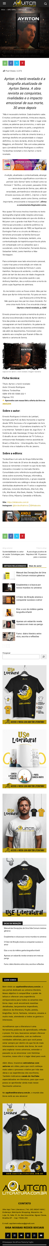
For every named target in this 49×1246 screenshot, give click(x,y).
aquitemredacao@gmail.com (22, 1223)
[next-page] (8, 646)
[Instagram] (14, 1235)
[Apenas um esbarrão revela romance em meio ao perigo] (9, 624)
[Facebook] (10, 63)
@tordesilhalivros (21, 505)
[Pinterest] (22, 63)
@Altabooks (35, 505)
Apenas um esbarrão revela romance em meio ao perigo (23, 957)
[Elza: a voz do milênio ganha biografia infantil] (9, 612)
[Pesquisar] (43, 656)
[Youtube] (41, 1235)
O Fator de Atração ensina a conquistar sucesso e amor (23, 943)
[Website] (28, 1235)
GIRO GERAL (11, 10)
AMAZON (7, 404)
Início (3, 10)
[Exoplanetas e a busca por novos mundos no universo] (9, 587)
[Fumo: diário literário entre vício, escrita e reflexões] (9, 636)
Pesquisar (6, 653)
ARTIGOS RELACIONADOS (15, 566)
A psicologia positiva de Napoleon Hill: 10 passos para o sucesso (36, 554)
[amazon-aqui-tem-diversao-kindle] (24, 523)
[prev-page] (4, 646)
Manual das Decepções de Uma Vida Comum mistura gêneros (25, 929)
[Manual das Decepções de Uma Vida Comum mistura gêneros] (9, 575)
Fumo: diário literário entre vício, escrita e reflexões (24, 964)
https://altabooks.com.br (18, 502)
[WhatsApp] (5, 63)
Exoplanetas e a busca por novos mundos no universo (25, 937)
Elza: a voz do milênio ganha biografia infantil (22, 950)
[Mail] (21, 1235)
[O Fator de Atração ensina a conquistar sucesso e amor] (9, 600)
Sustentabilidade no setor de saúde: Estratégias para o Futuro (13, 554)
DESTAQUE (22, 10)
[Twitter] (16, 63)
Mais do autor (35, 566)
